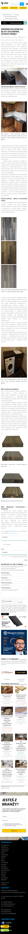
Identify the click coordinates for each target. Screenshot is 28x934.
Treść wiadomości (6, 587)
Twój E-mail (4, 577)
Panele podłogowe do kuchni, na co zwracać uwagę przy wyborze (7, 772)
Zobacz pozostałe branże (16, 23)
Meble (4, 23)
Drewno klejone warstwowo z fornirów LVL (21, 696)
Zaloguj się (4, 884)
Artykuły (16, 14)
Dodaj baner (4, 851)
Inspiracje (4, 866)
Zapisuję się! (14, 830)
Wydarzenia (4, 868)
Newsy (3, 860)
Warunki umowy (5, 870)
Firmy (2, 858)
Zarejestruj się (5, 882)
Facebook (8, 922)
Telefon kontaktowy (6, 582)
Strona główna (5, 845)
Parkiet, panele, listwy (11, 18)
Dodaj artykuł (5, 849)
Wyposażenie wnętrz (11, 16)
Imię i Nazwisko (5, 572)
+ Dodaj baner (23, 7)
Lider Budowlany (7, 14)
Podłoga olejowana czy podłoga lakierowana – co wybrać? (7, 746)
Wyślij (5, 614)
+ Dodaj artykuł (14, 7)
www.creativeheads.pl (7, 906)
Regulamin (4, 879)
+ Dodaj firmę (5, 7)
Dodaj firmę (4, 847)
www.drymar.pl (13, 533)
